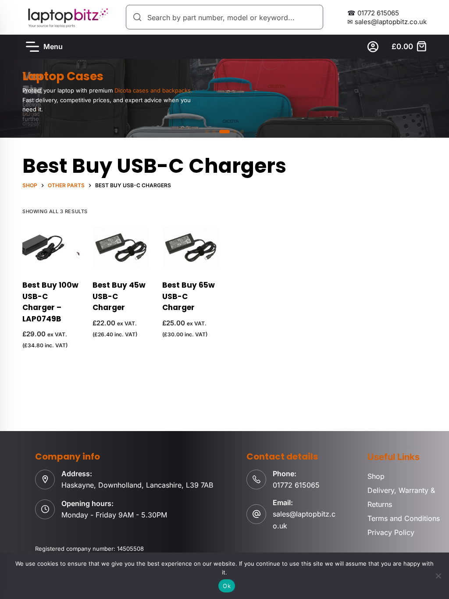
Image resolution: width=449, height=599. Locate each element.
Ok (227, 585)
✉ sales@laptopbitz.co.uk (387, 22)
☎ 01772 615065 (373, 13)
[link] (224, 98)
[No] (438, 575)
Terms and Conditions (403, 518)
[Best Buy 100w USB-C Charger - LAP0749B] (50, 247)
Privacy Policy (390, 532)
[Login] (372, 46)
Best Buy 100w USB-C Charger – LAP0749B (50, 302)
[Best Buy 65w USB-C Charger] (190, 247)
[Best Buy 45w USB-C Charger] (121, 247)
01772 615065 (296, 485)
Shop (376, 476)
